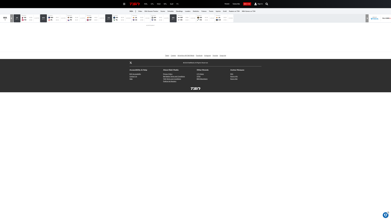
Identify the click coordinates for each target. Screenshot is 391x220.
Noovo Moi (233, 79)
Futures (204, 11)
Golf (171, 4)
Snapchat (223, 55)
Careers (173, 55)
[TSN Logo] (135, 4)
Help (131, 79)
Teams (211, 11)
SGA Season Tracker (151, 11)
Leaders (187, 11)
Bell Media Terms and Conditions (174, 76)
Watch (227, 4)
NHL (146, 4)
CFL (152, 4)
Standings (179, 11)
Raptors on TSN (234, 11)
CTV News (200, 74)
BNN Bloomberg (202, 79)
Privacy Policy (167, 74)
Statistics (196, 11)
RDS (231, 74)
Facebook (199, 55)
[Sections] (124, 4)
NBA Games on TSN (248, 11)
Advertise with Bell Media (186, 55)
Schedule (170, 11)
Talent (167, 55)
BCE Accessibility (135, 74)
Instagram (207, 55)
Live (248, 4)
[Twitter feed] (131, 62)
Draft (225, 11)
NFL (165, 4)
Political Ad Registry (169, 81)
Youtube (215, 55)
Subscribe (236, 4)
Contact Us (133, 76)
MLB (158, 4)
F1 (177, 4)
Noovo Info (234, 76)
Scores (163, 11)
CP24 (198, 76)
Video (140, 11)
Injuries (218, 11)
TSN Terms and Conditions (172, 79)
